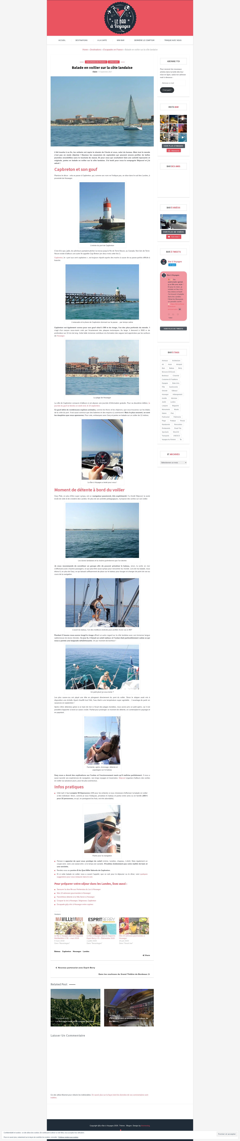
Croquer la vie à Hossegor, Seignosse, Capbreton (76, 901)
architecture (176, 361)
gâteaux (174, 391)
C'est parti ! (167, 90)
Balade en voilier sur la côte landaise (102, 67)
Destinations (82, 40)
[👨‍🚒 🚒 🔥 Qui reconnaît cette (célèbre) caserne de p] (173, 128)
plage (164, 421)
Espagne (165, 383)
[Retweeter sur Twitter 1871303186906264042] (174, 314)
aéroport (179, 364)
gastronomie (173, 387)
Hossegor (60, 336)
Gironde (164, 391)
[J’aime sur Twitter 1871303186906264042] (178, 314)
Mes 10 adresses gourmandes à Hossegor (74, 893)
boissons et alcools (168, 372)
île (181, 439)
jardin (164, 402)
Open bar (114, 62)
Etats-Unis (175, 383)
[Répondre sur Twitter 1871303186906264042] (169, 314)
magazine (175, 406)
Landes (86, 951)
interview (174, 398)
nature (164, 413)
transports (165, 436)
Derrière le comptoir (144, 40)
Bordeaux (165, 376)
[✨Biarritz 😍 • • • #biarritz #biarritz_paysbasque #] (173, 119)
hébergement (177, 394)
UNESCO (176, 436)
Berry (180, 368)
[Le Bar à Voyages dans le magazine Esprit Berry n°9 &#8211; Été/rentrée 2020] (102, 926)
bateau (57, 951)
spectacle (165, 432)
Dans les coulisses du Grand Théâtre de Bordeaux (123, 974)
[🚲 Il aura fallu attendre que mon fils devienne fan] (173, 137)
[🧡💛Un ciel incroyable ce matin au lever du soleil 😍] (182, 128)
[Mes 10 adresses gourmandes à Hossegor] (134, 926)
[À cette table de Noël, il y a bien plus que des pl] (164, 128)
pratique (173, 421)
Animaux (165, 361)
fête (163, 387)
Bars (163, 368)
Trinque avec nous (173, 40)
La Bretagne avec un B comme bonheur (75, 1021)
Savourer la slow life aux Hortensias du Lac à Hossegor (79, 889)
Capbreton (58, 258)
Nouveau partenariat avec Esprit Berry (76, 968)
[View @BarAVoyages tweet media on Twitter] (179, 309)
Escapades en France (113, 50)
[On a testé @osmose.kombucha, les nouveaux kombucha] (164, 119)
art (163, 364)
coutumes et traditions (170, 379)
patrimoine (177, 417)
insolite (164, 398)
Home (85, 50)
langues (165, 406)
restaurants (166, 428)
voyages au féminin (169, 439)
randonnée (166, 424)
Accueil (62, 40)
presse (182, 421)
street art (176, 432)
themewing (145, 1126)
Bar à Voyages (173, 275)
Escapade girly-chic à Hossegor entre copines (75, 904)
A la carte (102, 40)
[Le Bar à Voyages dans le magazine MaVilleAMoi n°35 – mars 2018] (69, 926)
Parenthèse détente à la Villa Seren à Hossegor (75, 897)
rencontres (178, 424)
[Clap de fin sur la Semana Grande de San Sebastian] (182, 137)
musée (176, 409)
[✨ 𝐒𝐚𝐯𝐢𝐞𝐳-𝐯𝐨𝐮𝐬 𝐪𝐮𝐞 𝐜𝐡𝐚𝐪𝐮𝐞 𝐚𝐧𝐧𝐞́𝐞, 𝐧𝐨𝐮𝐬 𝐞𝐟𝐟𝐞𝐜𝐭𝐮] (182, 119)
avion (170, 364)
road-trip (177, 428)
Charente (176, 376)
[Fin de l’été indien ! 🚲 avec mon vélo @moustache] (164, 137)
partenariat (165, 417)
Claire (95, 72)
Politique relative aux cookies (68, 1137)
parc (172, 413)
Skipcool (122, 778)
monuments (166, 409)
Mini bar (120, 40)
